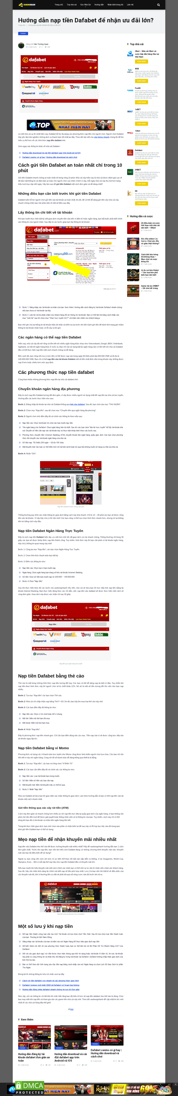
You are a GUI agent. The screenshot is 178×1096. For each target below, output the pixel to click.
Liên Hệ (130, 5)
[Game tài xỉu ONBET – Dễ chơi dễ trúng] (133, 296)
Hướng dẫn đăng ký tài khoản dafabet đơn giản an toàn (34, 1057)
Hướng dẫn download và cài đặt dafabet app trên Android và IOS (70, 1057)
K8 (136, 191)
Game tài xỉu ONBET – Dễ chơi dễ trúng (150, 287)
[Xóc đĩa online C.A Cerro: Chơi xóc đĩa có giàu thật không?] (133, 249)
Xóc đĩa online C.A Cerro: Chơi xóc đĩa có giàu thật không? (150, 241)
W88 (137, 69)
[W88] (130, 73)
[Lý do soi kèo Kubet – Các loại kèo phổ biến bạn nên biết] (133, 280)
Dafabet (23, 33)
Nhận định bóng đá (115, 5)
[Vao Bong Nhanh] (26, 4)
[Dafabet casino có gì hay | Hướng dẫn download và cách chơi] (107, 1035)
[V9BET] (130, 174)
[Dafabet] (130, 155)
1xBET (138, 109)
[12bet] (130, 135)
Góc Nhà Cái (85, 5)
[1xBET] (130, 114)
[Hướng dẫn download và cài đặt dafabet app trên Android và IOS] (70, 1037)
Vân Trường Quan (41, 44)
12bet (137, 131)
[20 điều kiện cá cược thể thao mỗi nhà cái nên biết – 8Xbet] (133, 233)
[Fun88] (130, 93)
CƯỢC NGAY (141, 61)
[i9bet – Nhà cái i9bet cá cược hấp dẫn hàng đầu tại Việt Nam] (130, 56)
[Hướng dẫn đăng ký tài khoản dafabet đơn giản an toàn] (34, 1037)
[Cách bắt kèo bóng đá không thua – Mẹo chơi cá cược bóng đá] (133, 265)
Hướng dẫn (99, 5)
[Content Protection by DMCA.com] (30, 1095)
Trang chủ (59, 5)
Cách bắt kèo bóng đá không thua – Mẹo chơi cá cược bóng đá (149, 258)
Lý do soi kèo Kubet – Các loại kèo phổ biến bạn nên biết (150, 272)
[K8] (130, 195)
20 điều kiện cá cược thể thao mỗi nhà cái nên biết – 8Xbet (150, 225)
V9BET (138, 170)
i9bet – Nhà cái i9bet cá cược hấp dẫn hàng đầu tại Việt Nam (147, 54)
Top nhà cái (72, 5)
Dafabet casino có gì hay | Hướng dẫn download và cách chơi (106, 1053)
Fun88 (137, 88)
